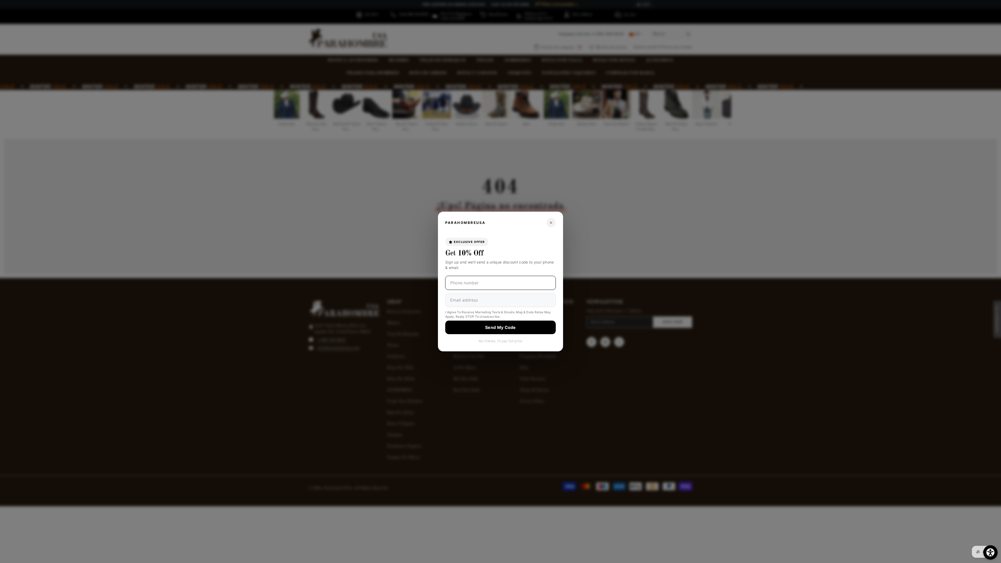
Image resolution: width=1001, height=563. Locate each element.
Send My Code (500, 327)
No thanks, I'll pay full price (500, 341)
